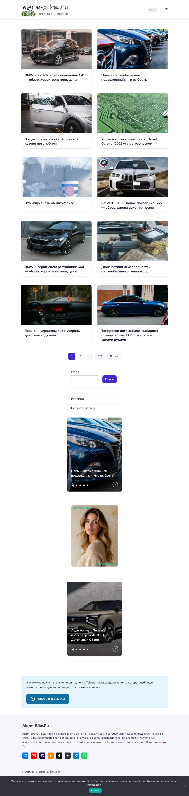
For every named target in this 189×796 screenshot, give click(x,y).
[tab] (73, 485)
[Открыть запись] (56, 56)
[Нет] (184, 786)
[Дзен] (68, 756)
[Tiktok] (59, 756)
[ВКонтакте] (25, 756)
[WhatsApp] (84, 756)
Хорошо (95, 790)
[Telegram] (76, 756)
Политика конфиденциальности (41, 771)
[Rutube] (42, 756)
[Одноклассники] (51, 756)
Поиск (75, 371)
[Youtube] (34, 756)
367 (100, 356)
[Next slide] (115, 484)
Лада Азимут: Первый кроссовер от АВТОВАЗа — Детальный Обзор (92, 634)
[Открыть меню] (166, 10)
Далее (114, 356)
